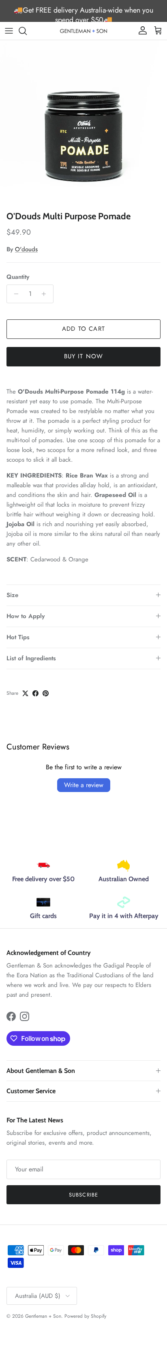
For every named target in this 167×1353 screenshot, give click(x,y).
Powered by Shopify (85, 1316)
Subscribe (83, 1195)
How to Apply (25, 616)
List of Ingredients (31, 658)
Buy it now (83, 356)
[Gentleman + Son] (83, 30)
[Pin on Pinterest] (46, 693)
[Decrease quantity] (14, 294)
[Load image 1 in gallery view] (83, 123)
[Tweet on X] (25, 693)
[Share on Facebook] (35, 693)
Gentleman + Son (43, 1316)
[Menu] (9, 31)
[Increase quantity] (46, 294)
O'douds (26, 249)
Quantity (17, 277)
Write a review (83, 785)
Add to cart (83, 328)
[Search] (27, 31)
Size (12, 595)
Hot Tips (18, 637)
